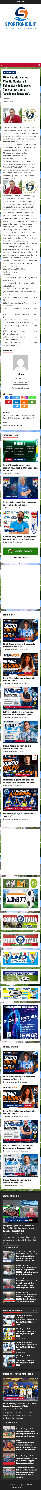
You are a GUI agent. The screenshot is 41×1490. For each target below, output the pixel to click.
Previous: (19, 415)
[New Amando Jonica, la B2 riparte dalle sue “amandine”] (20, 799)
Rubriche (8, 459)
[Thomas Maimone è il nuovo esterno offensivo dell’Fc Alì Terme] (20, 732)
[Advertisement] (20, 43)
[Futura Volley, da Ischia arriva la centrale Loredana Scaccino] (20, 664)
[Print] (24, 402)
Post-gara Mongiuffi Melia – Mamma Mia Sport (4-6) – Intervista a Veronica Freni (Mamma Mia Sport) (9, 1256)
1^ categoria (9, 639)
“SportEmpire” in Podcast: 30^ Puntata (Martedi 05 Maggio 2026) (9, 1334)
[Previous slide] (33, 1310)
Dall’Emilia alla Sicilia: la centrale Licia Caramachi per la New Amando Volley (18, 713)
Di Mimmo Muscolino (11, 683)
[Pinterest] (8, 402)
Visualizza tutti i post (20, 388)
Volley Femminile (9, 72)
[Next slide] (36, 1310)
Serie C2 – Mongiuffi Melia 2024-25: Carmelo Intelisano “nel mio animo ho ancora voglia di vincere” (9, 1297)
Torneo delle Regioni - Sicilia (14, 1398)
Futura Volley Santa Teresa (14, 673)
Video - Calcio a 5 (22, 1220)
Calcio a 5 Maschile (21, 1218)
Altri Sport (9, 1218)
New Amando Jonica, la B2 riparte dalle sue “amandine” (19, 815)
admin (7, 99)
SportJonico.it (20, 24)
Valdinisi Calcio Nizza (22, 775)
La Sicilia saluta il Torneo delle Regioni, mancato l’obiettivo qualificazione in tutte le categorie (9, 1472)
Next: (12, 424)
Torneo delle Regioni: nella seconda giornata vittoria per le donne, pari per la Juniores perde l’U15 (9, 1432)
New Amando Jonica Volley (14, 707)
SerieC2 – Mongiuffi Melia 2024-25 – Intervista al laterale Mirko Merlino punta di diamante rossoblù (9, 1270)
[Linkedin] (16, 402)
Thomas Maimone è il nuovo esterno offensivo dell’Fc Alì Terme (17, 747)
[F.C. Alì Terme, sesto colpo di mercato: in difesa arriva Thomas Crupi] (20, 630)
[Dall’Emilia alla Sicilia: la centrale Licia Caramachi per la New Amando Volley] (20, 698)
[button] (2, 65)
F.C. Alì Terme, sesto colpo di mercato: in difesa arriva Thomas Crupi (19, 645)
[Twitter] (16, 397)
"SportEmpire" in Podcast (24, 1315)
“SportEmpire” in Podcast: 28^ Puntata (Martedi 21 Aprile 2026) (9, 1361)
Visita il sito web (20, 383)
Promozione (9, 775)
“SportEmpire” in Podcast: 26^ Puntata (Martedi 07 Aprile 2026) (9, 1320)
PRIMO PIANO (10, 1220)
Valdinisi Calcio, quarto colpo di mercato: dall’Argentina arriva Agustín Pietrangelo (19, 781)
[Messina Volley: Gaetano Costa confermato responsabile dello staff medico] (20, 488)
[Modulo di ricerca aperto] (39, 65)
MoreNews (15, 1487)
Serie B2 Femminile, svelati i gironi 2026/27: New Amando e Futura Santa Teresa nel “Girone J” (20, 468)
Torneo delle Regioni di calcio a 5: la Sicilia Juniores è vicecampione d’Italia (19, 1404)
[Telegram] (16, 406)
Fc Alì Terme (20, 639)
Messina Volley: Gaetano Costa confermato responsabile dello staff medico (19, 503)
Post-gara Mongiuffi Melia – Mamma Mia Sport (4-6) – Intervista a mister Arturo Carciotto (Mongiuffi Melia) (18, 1228)
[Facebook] (9, 397)
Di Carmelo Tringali (11, 649)
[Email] (32, 402)
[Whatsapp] (32, 397)
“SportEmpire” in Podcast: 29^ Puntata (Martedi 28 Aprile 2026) (9, 1347)
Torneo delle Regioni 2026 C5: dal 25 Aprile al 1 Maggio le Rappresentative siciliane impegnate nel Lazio (9, 1459)
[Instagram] (24, 397)
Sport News (19, 1344)
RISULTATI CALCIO (20, 557)
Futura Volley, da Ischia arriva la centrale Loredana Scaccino (18, 679)
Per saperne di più (12, 1247)
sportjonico (8, 473)
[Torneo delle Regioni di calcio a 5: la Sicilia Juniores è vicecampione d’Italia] (20, 1389)
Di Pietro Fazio (9, 508)
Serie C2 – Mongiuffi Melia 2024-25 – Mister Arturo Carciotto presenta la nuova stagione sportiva (9, 1283)
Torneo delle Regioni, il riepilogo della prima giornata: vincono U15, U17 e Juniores (9, 1445)
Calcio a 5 (19, 1427)
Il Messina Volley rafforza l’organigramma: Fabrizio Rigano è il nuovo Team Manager (19, 538)
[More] (24, 406)
